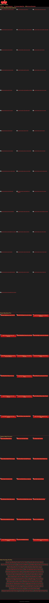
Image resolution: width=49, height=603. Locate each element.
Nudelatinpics (27, 601)
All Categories (10, 6)
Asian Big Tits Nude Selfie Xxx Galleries (34, 574)
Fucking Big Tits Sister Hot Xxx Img (16, 588)
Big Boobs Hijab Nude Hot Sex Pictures (15, 569)
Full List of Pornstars (31, 6)
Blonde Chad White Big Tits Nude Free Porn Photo (16, 562)
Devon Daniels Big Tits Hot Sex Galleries (16, 576)
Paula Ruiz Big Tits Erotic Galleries (35, 562)
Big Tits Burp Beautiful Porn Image (33, 576)
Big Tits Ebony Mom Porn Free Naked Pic (16, 566)
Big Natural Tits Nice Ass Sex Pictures (35, 583)
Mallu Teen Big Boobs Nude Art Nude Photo (33, 569)
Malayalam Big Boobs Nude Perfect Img (10, 590)
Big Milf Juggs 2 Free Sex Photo (36, 578)
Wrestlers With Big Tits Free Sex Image (14, 586)
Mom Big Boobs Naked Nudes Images (34, 566)
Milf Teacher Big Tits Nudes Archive (14, 581)
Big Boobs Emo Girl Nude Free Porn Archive (32, 581)
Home (3, 6)
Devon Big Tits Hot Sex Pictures (26, 590)
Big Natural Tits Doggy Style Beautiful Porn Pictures (17, 578)
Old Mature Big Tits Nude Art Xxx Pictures (39, 564)
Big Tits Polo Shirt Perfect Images (32, 588)
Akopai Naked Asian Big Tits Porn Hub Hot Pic (33, 571)
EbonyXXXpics (22, 601)
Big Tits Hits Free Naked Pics (23, 564)
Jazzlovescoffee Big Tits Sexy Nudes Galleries (33, 586)
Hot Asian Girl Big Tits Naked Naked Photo (15, 574)
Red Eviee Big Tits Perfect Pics (40, 590)
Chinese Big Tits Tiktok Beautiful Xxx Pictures (16, 583)
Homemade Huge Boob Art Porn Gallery (14, 571)
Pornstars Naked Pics (19, 6)
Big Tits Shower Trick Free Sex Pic (8, 564)
